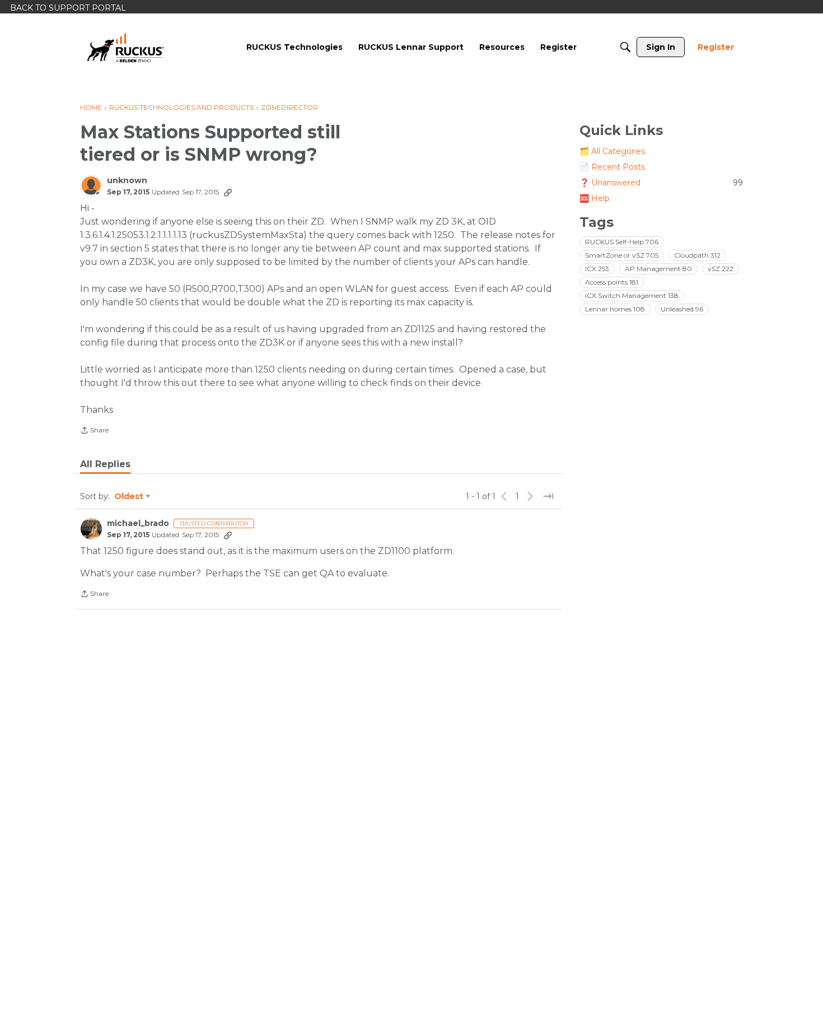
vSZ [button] (720, 268)
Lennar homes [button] (615, 309)
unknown (127, 180)
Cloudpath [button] (697, 255)
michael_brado (138, 523)
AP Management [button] (658, 268)
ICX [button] (597, 268)
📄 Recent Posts (612, 167)
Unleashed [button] (682, 309)
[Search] (625, 47)
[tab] (105, 464)
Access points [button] (611, 282)
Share (94, 431)
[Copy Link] (228, 192)
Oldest (129, 496)
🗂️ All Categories (612, 151)
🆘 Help (594, 198)
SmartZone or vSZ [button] (621, 255)
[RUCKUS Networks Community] (125, 47)
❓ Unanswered (661, 183)
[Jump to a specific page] (548, 496)
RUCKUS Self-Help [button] (621, 241)
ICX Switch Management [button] (632, 295)
